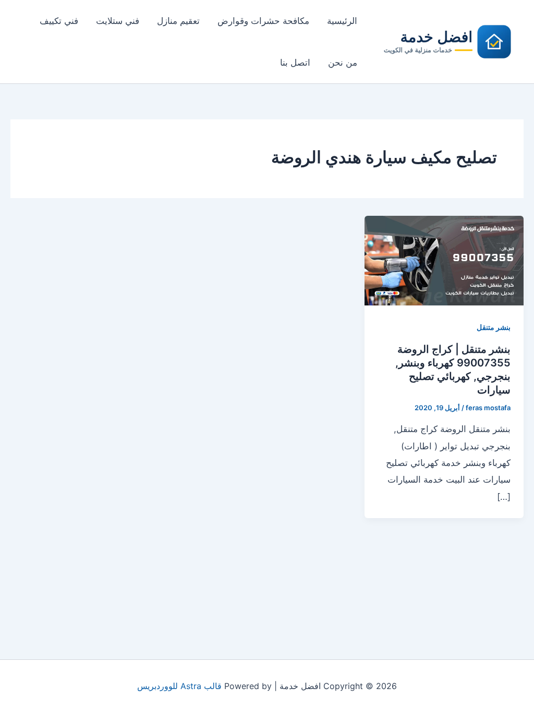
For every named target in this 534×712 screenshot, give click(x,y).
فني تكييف (59, 21)
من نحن (342, 62)
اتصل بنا (295, 62)
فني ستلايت (117, 21)
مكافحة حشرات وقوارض (263, 21)
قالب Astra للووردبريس (179, 686)
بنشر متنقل (494, 327)
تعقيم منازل (178, 21)
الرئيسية (342, 21)
